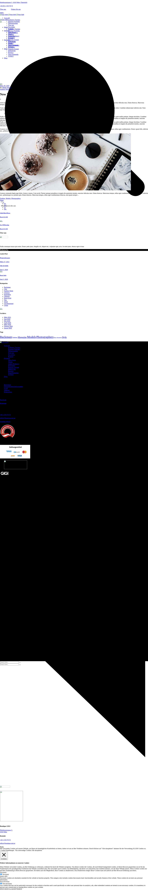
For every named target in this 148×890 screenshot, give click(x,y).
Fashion (2, 198)
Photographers (16, 198)
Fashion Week (8, 66)
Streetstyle (59, 337)
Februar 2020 (8, 326)
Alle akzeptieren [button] (37, 850)
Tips (5, 300)
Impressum (7, 385)
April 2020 (7, 323)
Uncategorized (8, 303)
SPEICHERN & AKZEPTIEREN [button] (11, 889)
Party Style (3, 275)
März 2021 (7, 317)
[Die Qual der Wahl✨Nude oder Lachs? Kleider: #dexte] (24, 355)
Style (64, 337)
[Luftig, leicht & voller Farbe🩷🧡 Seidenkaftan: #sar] (24, 348)
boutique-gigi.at (5, 421)
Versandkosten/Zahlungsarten (13, 386)
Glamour (7, 293)
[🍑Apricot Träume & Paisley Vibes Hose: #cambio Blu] (123, 348)
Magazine (22, 337)
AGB (6, 388)
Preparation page (5, 258)
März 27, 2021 (4, 262)
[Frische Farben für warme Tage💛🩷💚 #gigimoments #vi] (123, 359)
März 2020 (7, 324)
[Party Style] (1, 271)
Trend (6, 302)
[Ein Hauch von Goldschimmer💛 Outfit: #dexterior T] (24, 359)
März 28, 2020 (4, 86)
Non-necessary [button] (4, 881)
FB (1, 13)
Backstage (7, 287)
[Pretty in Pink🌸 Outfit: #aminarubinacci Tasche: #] (123, 355)
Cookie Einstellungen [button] (7, 850)
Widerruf (7, 390)
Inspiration (7, 294)
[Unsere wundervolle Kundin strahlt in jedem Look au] (74, 349)
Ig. (5, 250)
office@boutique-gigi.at (7, 418)
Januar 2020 (8, 328)
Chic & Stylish (4, 265)
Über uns (3, 9)
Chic (5, 289)
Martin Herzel (6, 87)
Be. (3, 250)
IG (3, 13)
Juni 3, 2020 (4, 270)
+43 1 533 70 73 (5, 415)
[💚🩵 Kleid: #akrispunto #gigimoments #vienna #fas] (74, 354)
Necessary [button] (3, 872)
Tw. (7, 250)
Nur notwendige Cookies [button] (23, 850)
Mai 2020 (7, 321)
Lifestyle (7, 296)
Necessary (5, 874)
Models (8, 198)
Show (55, 337)
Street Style (7, 298)
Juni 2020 (7, 319)
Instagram (3, 403)
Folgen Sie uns (16, 9)
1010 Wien (6, 831)
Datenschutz (8, 392)
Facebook (3, 400)
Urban (6, 305)
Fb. (1, 250)
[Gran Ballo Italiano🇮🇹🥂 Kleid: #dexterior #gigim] (74, 358)
